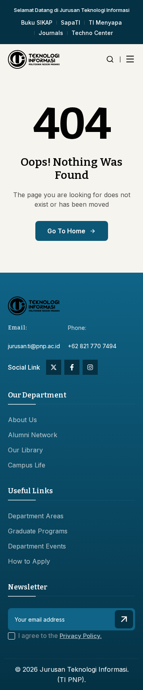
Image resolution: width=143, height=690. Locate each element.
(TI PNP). (71, 680)
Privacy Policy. (81, 636)
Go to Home (66, 231)
